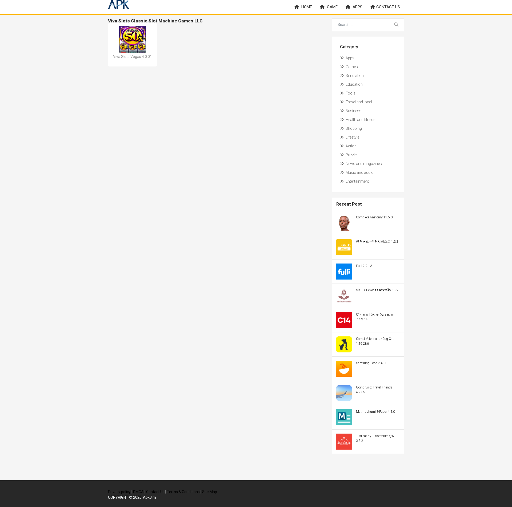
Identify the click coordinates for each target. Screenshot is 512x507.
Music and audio (359, 172)
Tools (350, 93)
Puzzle (351, 155)
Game (332, 7)
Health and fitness (360, 119)
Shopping (353, 128)
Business (353, 111)
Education (354, 84)
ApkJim (149, 497)
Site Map (209, 492)
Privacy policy (119, 492)
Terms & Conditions (183, 492)
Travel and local (358, 102)
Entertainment (357, 181)
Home (306, 7)
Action (351, 146)
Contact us (388, 7)
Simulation (354, 75)
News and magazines (363, 164)
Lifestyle (352, 137)
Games (351, 67)
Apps (356, 7)
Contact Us (155, 492)
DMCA (138, 492)
